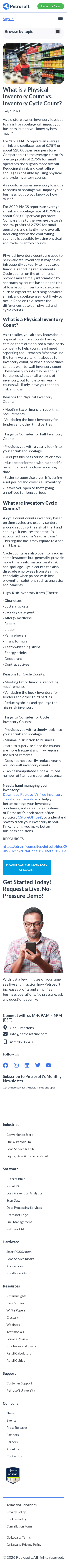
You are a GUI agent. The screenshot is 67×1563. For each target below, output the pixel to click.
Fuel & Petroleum (18, 1142)
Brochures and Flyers (21, 1346)
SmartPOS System (18, 1252)
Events (11, 1420)
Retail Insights (16, 1296)
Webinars (13, 1325)
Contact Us (14, 1456)
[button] (60, 18)
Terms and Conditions (21, 1505)
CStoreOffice (15, 1179)
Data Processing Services (24, 1207)
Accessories (14, 1266)
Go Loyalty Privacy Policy (24, 1545)
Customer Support (19, 1383)
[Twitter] (40, 1065)
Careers (12, 1442)
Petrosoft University (20, 1390)
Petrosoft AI (15, 1229)
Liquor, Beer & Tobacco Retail (27, 1156)
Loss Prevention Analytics (24, 1193)
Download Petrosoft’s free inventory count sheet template (32, 796)
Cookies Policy (16, 1519)
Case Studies (15, 1303)
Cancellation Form (19, 1526)
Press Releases (17, 1427)
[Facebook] (8, 1065)
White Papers (16, 1310)
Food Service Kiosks (20, 1259)
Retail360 (13, 1186)
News (10, 1413)
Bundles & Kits (16, 1273)
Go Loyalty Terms (18, 1537)
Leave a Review (17, 1339)
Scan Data (13, 1200)
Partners (12, 1435)
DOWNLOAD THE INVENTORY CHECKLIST (26, 867)
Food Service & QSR (20, 1149)
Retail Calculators (18, 1353)
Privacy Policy (16, 1512)
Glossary (12, 1317)
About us (12, 1449)
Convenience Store (19, 1135)
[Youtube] (51, 1065)
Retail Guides (15, 1360)
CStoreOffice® (30, 817)
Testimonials (15, 1332)
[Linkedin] (29, 1065)
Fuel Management (19, 1222)
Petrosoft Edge (17, 1215)
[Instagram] (19, 1065)
